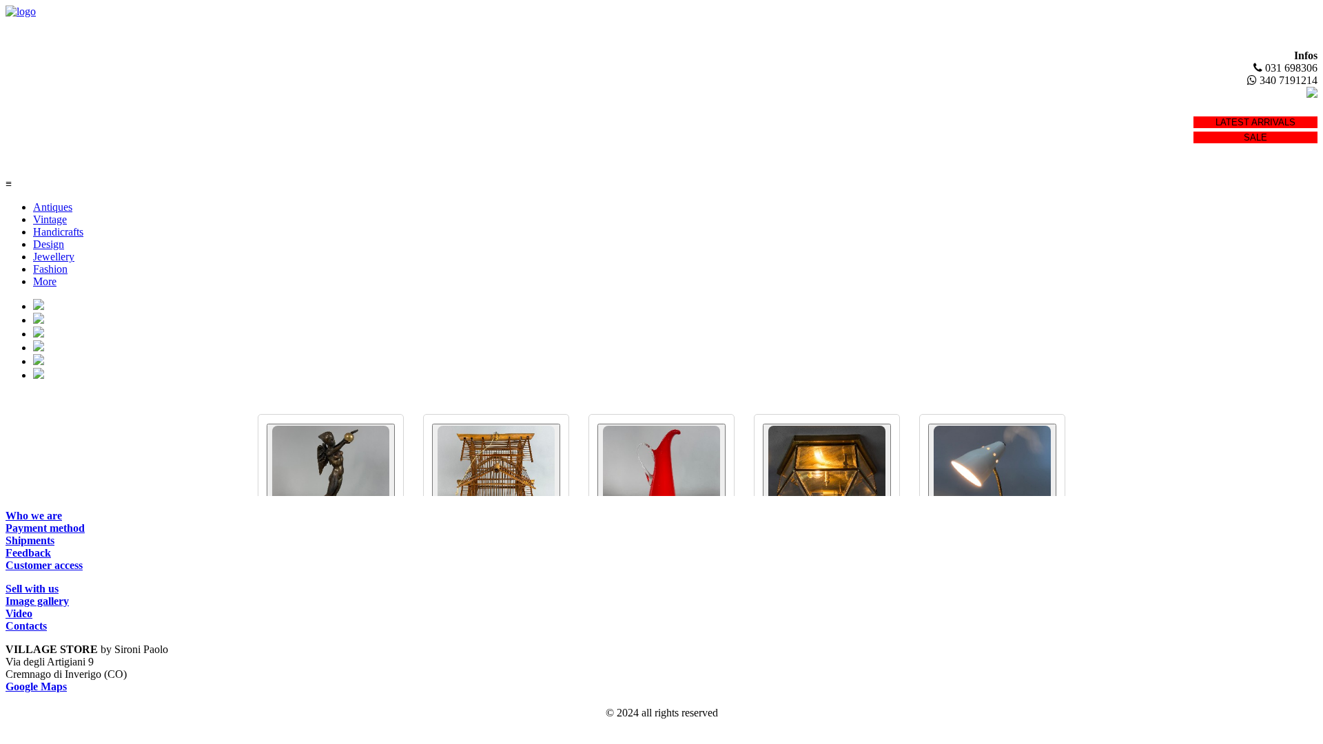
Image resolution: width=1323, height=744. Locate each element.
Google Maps (36, 686)
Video (19, 613)
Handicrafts (58, 232)
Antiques (52, 207)
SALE (1255, 137)
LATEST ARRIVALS (1255, 122)
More (45, 281)
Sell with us (32, 589)
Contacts (26, 626)
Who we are (34, 515)
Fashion (50, 269)
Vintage (50, 219)
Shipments (30, 540)
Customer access (44, 565)
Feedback (28, 553)
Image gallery (37, 601)
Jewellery (53, 256)
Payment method (45, 528)
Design (48, 244)
